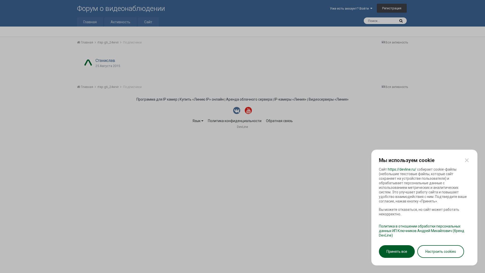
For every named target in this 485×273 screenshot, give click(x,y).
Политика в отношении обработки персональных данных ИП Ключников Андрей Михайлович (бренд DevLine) (421, 230)
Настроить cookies (440, 251)
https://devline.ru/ (402, 169)
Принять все (396, 251)
